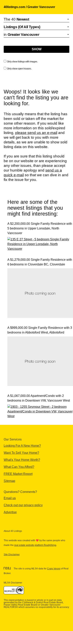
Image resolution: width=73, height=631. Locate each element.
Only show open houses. (19, 68)
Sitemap (9, 481)
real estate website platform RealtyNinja (35, 545)
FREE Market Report (18, 473)
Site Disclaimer (12, 554)
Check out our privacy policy (23, 505)
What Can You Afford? (19, 466)
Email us (10, 498)
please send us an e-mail (36, 133)
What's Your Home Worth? (22, 459)
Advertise (10, 512)
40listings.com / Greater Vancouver (29, 7)
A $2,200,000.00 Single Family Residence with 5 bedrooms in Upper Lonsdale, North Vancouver (39, 228)
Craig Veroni (53, 568)
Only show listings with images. (22, 61)
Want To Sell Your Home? (21, 452)
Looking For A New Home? (22, 445)
